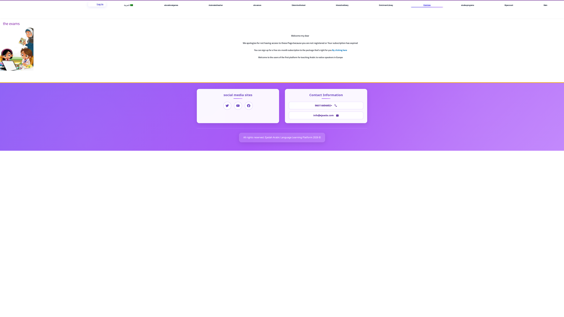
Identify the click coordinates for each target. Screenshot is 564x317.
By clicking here (339, 50)
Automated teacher (216, 5)
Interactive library (342, 5)
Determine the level (298, 5)
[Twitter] (227, 106)
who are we (257, 5)
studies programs (467, 5)
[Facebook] (249, 106)
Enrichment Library (386, 5)
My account (509, 5)
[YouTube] (238, 106)
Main (545, 5)
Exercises (426, 5)
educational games (171, 5)
